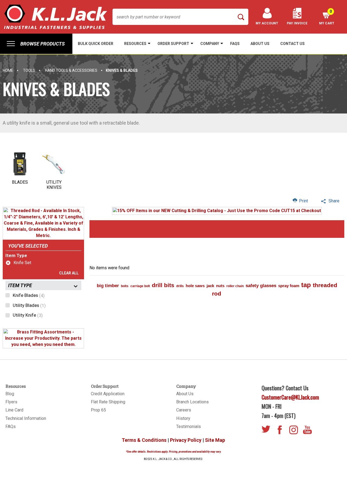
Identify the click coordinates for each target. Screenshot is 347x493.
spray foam (288, 285)
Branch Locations (192, 401)
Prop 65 (98, 410)
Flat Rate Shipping (108, 401)
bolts (124, 286)
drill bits (163, 285)
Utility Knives (54, 185)
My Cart (326, 17)
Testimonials (188, 426)
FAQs (10, 426)
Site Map (215, 440)
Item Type (16, 255)
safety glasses (261, 285)
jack (210, 285)
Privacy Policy (185, 440)
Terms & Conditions (144, 440)
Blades (20, 182)
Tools (29, 70)
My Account (267, 23)
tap (306, 284)
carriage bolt (140, 286)
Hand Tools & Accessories (71, 70)
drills (180, 286)
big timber (108, 285)
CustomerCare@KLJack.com (290, 397)
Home (8, 70)
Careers (183, 410)
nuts (220, 285)
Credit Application (107, 393)
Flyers (11, 401)
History (183, 418)
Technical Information (25, 418)
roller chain (235, 286)
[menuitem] (36, 44)
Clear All (69, 273)
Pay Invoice (297, 23)
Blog (9, 393)
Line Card (14, 410)
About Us (185, 393)
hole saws (195, 285)
